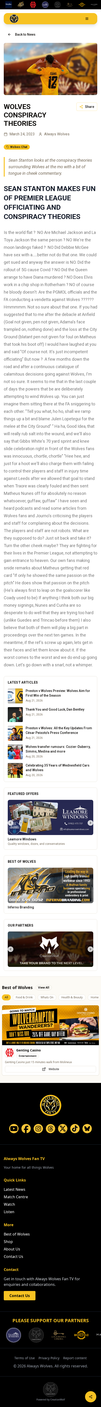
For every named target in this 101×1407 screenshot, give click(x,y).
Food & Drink (24, 997)
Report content (75, 1358)
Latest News (14, 1189)
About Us (12, 1249)
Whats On (47, 997)
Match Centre (16, 1196)
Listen (9, 1211)
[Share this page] (90, 1396)
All (6, 997)
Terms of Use (24, 1358)
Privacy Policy (49, 1358)
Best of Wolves (17, 1234)
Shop (8, 1241)
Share (89, 107)
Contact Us (13, 1256)
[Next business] (90, 823)
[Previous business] (10, 823)
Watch (9, 1204)
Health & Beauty (72, 997)
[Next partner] (90, 949)
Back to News (25, 34)
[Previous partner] (10, 949)
